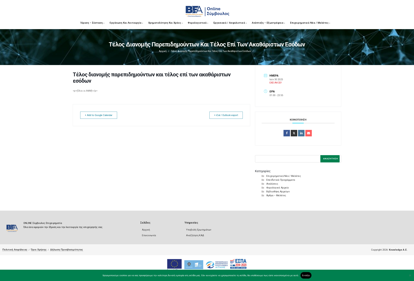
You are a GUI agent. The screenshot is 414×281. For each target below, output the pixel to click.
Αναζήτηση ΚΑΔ (195, 235)
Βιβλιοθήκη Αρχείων (278, 191)
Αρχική (163, 51)
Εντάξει (306, 275)
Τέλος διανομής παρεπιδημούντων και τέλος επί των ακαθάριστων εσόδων (211, 51)
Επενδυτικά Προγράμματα (280, 179)
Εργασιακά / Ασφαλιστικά (229, 22)
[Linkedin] (301, 133)
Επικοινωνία (149, 235)
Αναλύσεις (272, 183)
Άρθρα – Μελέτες (276, 195)
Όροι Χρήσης (39, 249)
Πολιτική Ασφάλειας (14, 249)
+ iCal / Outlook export (226, 115)
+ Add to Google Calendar (98, 115)
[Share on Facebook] (286, 133)
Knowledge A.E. (398, 249)
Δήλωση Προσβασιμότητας (66, 249)
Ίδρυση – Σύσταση (92, 22)
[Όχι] (410, 277)
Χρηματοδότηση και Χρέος (165, 22)
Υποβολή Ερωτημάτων (198, 229)
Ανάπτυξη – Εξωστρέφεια (268, 22)
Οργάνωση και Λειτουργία (125, 22)
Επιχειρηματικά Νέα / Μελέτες (309, 22)
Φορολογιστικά (197, 22)
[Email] (308, 133)
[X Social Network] (294, 133)
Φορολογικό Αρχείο (277, 187)
